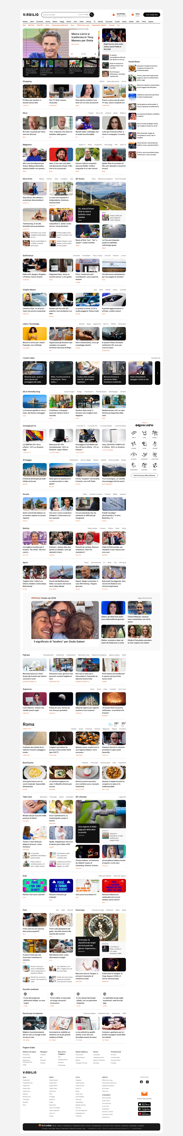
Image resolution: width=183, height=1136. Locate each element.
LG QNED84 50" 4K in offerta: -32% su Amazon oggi (33, 447)
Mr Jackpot (105, 1088)
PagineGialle (79, 1102)
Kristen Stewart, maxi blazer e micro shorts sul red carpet (64, 243)
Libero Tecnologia (31, 324)
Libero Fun (105, 1091)
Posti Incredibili (107, 484)
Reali (24, 137)
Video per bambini (104, 876)
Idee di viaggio (86, 460)
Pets (25, 910)
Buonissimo (28, 763)
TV (95, 21)
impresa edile (27, 1057)
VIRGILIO (59, 1125)
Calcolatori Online (107, 1114)
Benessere (43, 797)
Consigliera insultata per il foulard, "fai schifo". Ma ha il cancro (34, 549)
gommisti (61, 1062)
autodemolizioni (63, 1059)
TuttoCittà (79, 1116)
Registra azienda (81, 1105)
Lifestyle (26, 105)
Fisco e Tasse (97, 255)
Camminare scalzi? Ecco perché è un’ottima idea (63, 855)
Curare (51, 847)
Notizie (25, 21)
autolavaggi (61, 1065)
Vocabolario (105, 1109)
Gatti (63, 910)
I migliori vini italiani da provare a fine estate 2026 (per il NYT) (60, 749)
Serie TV (123, 145)
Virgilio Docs (26, 1091)
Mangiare (43, 1052)
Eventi (81, 729)
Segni (124, 910)
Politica (110, 528)
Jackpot (111, 25)
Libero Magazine (54, 1110)
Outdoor (123, 392)
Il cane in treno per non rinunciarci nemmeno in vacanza (32, 957)
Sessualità (69, 797)
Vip (50, 137)
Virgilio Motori (29, 290)
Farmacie (89, 729)
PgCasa (26, 655)
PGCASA (88, 1125)
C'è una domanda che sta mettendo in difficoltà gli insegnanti (86, 515)
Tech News (26, 348)
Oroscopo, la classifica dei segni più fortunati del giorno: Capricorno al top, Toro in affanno (87, 944)
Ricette (100, 21)
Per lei (124, 81)
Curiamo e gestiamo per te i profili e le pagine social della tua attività (113, 1034)
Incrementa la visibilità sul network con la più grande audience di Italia (59, 1034)
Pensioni (116, 255)
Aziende (97, 729)
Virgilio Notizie (53, 1080)
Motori (69, 21)
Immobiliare (86, 255)
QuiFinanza (28, 255)
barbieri (78, 1060)
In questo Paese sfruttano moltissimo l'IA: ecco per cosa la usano (112, 345)
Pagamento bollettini (99, 25)
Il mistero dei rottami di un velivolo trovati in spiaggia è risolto (34, 749)
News (90, 145)
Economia (39, 21)
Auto (95, 290)
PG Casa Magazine (81, 1110)
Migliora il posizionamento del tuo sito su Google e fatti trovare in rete (34, 1034)
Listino (115, 290)
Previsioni (122, 729)
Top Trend (26, 1040)
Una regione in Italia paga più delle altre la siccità (87, 830)
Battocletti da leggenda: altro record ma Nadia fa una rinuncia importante (114, 583)
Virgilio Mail (26, 1080)
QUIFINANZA (125, 1125)
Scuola (117, 21)
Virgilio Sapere (80, 1083)
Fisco (51, 279)
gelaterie (43, 1054)
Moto (101, 290)
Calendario (26, 1099)
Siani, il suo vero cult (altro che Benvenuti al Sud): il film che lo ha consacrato (60, 166)
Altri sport (122, 562)
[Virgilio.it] (31, 14)
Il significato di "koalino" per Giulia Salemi (59, 641)
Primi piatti (94, 763)
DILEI (112, 1125)
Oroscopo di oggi (98, 910)
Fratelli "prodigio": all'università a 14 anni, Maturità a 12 (111, 515)
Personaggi (108, 145)
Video (82, 21)
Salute (124, 21)
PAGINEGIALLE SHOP (79, 1125)
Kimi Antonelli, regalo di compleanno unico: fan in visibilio (146, 135)
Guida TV (82, 145)
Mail (24, 25)
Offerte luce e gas (83, 25)
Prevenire (52, 823)
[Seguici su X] (147, 1082)
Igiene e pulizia (114, 655)
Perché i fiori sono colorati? (34, 894)
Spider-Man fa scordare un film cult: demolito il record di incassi (113, 166)
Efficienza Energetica (105, 179)
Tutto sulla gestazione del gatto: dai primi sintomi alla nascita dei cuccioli (60, 931)
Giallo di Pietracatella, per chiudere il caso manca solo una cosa (113, 549)
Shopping (78, 1080)
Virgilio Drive (26, 1088)
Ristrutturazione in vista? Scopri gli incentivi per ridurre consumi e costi (34, 676)
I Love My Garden (106, 426)
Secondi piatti (105, 763)
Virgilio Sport (53, 1083)
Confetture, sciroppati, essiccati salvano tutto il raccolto (59, 412)
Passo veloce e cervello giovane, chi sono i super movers (38, 864)
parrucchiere (79, 1054)
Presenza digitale (90, 1013)
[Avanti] (157, 373)
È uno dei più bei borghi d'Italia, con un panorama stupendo (86, 1000)
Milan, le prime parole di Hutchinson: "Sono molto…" (60, 379)
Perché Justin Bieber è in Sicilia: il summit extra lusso (38, 243)
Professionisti (116, 1052)
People (91, 113)
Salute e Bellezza (82, 1052)
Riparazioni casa (83, 655)
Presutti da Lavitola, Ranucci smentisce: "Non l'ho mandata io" (87, 549)
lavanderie (96, 1054)
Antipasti (85, 763)
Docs (72, 25)
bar (41, 1057)
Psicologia (53, 797)
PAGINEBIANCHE (96, 1125)
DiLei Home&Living (31, 391)
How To (105, 324)
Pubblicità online (103, 1013)
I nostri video (29, 358)
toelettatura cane (98, 1057)
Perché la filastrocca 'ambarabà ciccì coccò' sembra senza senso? (111, 897)
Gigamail (25, 1094)
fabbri (24, 1065)
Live (115, 562)
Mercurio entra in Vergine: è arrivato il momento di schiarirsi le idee (87, 976)
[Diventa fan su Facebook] (141, 1082)
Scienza (78, 348)
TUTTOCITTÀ (106, 1125)
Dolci (114, 763)
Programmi (98, 145)
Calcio (86, 562)
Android (81, 324)
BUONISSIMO (133, 1125)
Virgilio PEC (26, 1085)
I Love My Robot (120, 426)
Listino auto (79, 1094)
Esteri (117, 528)
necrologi (96, 1063)
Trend (144, 21)
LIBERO (54, 1125)
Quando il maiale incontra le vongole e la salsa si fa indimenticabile (147, 68)
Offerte (101, 81)
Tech (75, 21)
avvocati (113, 1054)
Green (80, 220)
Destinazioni (74, 460)
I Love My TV (80, 426)
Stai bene (26, 821)
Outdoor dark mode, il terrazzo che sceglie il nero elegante (86, 412)
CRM (124, 1013)
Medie (115, 494)
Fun (118, 25)
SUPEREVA (141, 1125)
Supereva (27, 689)
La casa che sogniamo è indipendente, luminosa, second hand (59, 200)
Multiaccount (27, 1096)
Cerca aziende (106, 1098)
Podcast (70, 910)
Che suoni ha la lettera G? (86, 894)
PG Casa (78, 1108)
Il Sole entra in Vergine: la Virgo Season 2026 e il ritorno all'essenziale (112, 976)
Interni (104, 681)
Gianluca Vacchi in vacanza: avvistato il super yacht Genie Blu (113, 749)
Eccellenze (52, 755)
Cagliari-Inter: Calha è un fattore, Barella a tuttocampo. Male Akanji (35, 583)
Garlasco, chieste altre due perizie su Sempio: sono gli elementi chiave (60, 549)
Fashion (49, 179)
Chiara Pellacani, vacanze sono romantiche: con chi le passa (139, 619)
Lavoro (123, 255)
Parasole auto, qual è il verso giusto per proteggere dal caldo (33, 379)
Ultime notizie (92, 528)
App (50, 350)
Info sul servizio (47, 18)
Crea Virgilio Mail (152, 15)
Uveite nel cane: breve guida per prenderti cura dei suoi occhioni (65, 979)
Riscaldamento (48, 655)
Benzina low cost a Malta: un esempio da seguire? (82, 37)
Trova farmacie (106, 1103)
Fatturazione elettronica (60, 25)
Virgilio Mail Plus (28, 1083)
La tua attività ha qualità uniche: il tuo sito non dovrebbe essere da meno (86, 1034)
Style (56, 179)
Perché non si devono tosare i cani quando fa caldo (38, 979)
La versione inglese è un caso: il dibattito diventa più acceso (60, 784)
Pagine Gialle (29, 1047)
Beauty (41, 179)
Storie (124, 528)
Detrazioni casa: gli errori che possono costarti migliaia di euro (61, 676)
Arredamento (88, 392)
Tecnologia (53, 105)
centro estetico (80, 1057)
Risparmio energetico (99, 655)
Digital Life (97, 324)
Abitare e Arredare (29, 1052)
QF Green (80, 179)
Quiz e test (122, 689)
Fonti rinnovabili (120, 179)
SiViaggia (27, 460)
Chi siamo (45, 1128)
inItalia (131, 21)
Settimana (109, 910)
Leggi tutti (122, 797)
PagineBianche (80, 1113)
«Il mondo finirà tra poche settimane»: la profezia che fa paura (113, 710)
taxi (59, 1057)
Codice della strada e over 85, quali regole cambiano (85, 379)
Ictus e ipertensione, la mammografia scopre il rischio (58, 818)
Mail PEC (40, 25)
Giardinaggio (113, 392)
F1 (104, 562)
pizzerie (42, 1063)
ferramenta (26, 1054)
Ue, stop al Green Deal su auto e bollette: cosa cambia (86, 213)
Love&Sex (64, 179)
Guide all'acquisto (113, 81)
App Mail (25, 1102)
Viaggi (62, 21)
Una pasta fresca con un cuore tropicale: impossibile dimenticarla (34, 784)
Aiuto (24, 1105)
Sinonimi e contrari (96, 494)
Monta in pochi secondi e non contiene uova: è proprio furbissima (87, 784)
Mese (117, 910)
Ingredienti (122, 763)
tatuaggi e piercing (81, 1063)
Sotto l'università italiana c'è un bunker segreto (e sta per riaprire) (34, 515)
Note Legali (52, 1128)
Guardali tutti (155, 358)
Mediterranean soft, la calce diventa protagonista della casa (113, 412)
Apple (89, 324)
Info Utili (107, 255)
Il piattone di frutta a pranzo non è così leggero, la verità (64, 864)
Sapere (150, 21)
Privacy (58, 1128)
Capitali (103, 460)
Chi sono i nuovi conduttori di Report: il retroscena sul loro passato (60, 515)
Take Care (27, 797)
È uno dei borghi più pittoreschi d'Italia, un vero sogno (34, 1000)
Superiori (123, 494)
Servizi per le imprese (33, 1013)
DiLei (25, 113)
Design (79, 392)
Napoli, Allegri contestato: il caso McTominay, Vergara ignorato (87, 583)
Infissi (124, 655)
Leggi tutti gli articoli (145, 598)
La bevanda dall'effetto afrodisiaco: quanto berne (38, 855)
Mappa (114, 729)
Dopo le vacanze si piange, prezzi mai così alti (116, 66)
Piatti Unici (105, 789)
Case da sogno (69, 392)
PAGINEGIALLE (67, 1125)
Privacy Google (68, 18)
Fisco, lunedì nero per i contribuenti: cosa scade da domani (87, 276)
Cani (57, 910)
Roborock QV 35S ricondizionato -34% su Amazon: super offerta (58, 447)
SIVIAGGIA (117, 1125)
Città (137, 21)
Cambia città (27, 728)
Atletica (105, 589)
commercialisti (115, 1057)
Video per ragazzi (120, 876)
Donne (48, 21)
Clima (94, 179)
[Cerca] (91, 15)
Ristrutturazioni (101, 392)
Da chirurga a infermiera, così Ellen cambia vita (117, 74)
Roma (28, 724)
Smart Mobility (80, 1096)
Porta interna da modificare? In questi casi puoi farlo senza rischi (113, 676)
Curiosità (123, 290)
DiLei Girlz (27, 179)
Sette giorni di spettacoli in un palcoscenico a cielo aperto (60, 481)
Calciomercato (96, 562)
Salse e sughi (80, 789)
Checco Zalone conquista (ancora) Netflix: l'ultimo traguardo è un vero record (86, 166)
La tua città (105, 1106)
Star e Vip (99, 113)
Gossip (88, 21)
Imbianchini (60, 655)
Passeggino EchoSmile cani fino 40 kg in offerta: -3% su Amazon (87, 447)
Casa (24, 415)
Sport (32, 21)
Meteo (55, 21)
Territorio (26, 755)
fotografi (113, 1063)
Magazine (27, 144)
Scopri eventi (106, 1100)
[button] (95, 54)
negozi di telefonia (99, 1060)
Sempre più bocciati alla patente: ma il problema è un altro (60, 311)
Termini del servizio (58, 18)
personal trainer (116, 1060)
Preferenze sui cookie (75, 1128)
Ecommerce (116, 1013)
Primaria (107, 494)
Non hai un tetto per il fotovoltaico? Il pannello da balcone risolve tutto (87, 676)
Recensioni (122, 324)
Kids (25, 876)
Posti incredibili (114, 460)
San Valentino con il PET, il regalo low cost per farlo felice (64, 969)
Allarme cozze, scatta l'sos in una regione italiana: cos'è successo (87, 749)
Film (116, 145)
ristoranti (43, 1060)
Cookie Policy (65, 1128)
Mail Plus (31, 25)
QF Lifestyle (81, 797)
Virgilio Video (53, 1088)
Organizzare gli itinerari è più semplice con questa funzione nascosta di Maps (60, 345)
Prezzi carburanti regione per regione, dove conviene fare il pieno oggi (147, 78)
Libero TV (52, 1113)
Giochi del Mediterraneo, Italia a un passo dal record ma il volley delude (60, 583)
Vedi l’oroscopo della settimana (144, 475)
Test (71, 179)
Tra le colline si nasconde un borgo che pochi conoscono (60, 1000)
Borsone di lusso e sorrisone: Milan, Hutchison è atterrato (112, 379)
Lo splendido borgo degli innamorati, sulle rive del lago (113, 1000)
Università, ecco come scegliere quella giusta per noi (38, 235)
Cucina (25, 789)
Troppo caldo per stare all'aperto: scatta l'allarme (116, 218)
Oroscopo (108, 21)
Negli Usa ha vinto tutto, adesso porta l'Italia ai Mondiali (113, 46)
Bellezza (123, 113)
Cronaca (102, 528)
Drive (47, 25)
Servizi (95, 1052)
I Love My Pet (92, 426)
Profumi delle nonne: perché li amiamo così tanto (64, 235)
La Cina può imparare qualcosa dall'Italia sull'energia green (110, 242)
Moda (77, 105)
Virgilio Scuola (80, 1085)
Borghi (123, 460)
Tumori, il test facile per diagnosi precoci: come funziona (32, 844)
